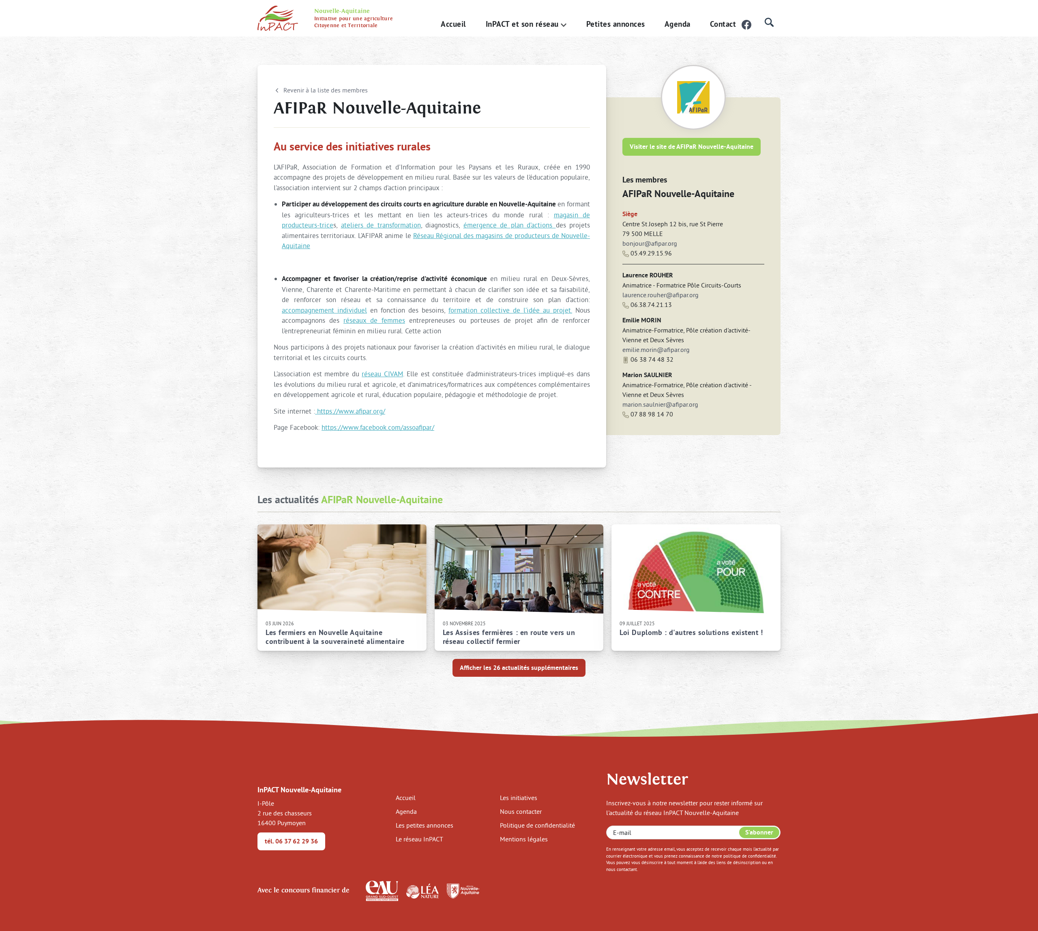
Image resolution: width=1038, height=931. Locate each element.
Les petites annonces (424, 825)
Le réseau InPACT (419, 839)
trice (326, 225)
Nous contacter (521, 811)
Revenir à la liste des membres (325, 90)
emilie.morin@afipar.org (656, 349)
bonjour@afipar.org (649, 243)
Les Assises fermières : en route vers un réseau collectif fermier (509, 637)
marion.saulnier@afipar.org (660, 404)
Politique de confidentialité (537, 825)
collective (496, 310)
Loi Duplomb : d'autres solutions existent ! (691, 632)
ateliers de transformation (381, 225)
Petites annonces (615, 24)
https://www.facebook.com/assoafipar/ (378, 427)
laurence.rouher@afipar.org (660, 295)
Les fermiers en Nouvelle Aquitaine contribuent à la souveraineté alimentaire (335, 637)
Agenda (678, 24)
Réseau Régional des (444, 235)
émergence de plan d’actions (509, 225)
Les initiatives (518, 798)
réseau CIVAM (382, 373)
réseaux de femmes (374, 320)
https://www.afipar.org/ (351, 411)
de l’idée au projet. (542, 310)
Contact (723, 24)
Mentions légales (524, 839)
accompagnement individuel (324, 310)
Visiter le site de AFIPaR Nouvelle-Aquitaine (691, 146)
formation (464, 310)
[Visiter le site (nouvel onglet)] (382, 890)
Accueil (453, 24)
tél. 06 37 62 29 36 (291, 841)
